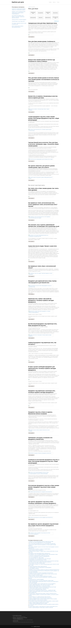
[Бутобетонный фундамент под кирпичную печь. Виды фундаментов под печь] (43, 335)
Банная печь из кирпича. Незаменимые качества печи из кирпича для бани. (42, 97)
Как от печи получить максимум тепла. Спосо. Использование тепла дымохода (42, 543)
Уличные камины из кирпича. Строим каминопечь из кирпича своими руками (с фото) (43, 606)
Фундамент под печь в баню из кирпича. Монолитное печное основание (40, 413)
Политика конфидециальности (18, 618)
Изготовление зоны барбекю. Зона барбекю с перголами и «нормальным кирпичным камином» (18, 16)
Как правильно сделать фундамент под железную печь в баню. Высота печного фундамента (43, 524)
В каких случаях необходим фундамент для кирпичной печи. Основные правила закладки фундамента (42, 368)
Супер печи (40, 17)
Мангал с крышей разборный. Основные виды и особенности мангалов (41, 607)
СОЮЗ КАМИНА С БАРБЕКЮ (34, 568)
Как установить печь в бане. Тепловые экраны (37, 563)
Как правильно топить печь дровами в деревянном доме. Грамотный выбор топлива (43, 554)
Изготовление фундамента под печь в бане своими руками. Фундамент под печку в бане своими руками (43, 487)
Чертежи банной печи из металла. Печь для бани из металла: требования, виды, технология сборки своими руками (43, 144)
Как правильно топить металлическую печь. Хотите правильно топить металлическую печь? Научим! (42, 204)
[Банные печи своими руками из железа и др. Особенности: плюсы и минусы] (43, 71)
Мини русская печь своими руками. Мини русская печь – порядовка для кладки (42, 590)
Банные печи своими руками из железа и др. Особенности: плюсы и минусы (41, 60)
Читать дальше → (31, 36)
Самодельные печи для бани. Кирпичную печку (42, 23)
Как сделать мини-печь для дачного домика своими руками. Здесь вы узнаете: (41, 166)
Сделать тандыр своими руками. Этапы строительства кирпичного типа (41, 584)
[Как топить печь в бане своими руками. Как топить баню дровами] (43, 196)
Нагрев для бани (33, 17)
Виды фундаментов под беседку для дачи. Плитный (37, 559)
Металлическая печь (55, 17)
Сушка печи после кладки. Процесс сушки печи (42, 246)
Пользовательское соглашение (22, 617)
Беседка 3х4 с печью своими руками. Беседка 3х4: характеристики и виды (41, 541)
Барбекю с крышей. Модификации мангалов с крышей (38, 603)
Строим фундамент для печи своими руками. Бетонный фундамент (40, 567)
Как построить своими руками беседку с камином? (37, 589)
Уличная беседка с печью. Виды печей (18, 21)
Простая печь (55, 12)
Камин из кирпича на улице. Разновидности (36, 550)
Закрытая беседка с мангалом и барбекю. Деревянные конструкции (40, 576)
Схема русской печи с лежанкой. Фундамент (36, 579)
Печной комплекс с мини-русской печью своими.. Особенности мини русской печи (42, 593)
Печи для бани (40, 12)
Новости (54, 2)
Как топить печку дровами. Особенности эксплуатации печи (39, 556)
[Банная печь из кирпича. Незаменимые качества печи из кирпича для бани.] (43, 109)
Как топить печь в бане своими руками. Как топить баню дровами (43, 189)
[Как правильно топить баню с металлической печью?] (43, 273)
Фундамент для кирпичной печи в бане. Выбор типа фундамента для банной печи (42, 281)
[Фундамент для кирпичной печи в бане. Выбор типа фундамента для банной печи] (43, 286)
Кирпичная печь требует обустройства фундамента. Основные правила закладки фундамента (41, 300)
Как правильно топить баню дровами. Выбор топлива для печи (39, 553)
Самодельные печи (33, 13)
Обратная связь (15, 620)
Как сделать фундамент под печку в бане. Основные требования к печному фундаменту (42, 502)
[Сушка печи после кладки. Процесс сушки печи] (43, 259)
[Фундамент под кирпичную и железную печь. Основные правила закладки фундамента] (43, 405)
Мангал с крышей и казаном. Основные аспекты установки (39, 602)
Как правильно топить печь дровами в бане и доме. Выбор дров (40, 558)
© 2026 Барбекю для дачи (17, 615)
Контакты (14, 617)
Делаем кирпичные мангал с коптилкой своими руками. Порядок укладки (41, 580)
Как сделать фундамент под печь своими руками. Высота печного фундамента (42, 583)
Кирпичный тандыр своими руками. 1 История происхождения (39, 585)
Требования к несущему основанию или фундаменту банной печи (40, 438)
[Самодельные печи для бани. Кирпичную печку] (43, 34)
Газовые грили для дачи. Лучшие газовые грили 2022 (38, 566)
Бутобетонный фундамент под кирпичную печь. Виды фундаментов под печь (42, 324)
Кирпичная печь (48, 17)
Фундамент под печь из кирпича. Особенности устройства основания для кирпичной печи (44, 569)
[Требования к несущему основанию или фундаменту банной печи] (43, 453)
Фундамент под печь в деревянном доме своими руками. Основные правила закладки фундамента (18, 12)
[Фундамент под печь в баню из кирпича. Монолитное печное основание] (43, 430)
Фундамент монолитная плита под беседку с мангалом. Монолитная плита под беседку (43, 560)
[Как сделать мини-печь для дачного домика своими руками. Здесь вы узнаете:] (43, 177)
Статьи (58, 2)
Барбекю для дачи (18, 2)
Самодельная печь (48, 13)
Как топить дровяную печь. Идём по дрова (36, 557)
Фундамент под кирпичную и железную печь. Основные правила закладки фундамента (41, 391)
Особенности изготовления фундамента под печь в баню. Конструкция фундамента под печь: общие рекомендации (43, 461)
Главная (50, 2)
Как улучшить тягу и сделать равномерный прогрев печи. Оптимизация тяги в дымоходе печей (43, 225)
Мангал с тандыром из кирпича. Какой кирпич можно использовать (40, 597)
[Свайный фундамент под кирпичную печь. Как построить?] (43, 360)
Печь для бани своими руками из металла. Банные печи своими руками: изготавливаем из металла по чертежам (43, 79)
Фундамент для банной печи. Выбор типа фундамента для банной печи (41, 572)
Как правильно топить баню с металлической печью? (42, 267)
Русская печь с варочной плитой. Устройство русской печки (39, 555)
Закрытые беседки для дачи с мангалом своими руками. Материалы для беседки (42, 586)
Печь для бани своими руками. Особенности (41, 41)
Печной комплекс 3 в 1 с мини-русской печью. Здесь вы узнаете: (40, 596)
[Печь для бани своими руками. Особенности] (43, 53)
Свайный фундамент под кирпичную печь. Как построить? (42, 343)
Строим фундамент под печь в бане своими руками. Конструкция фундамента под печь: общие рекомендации (43, 118)
